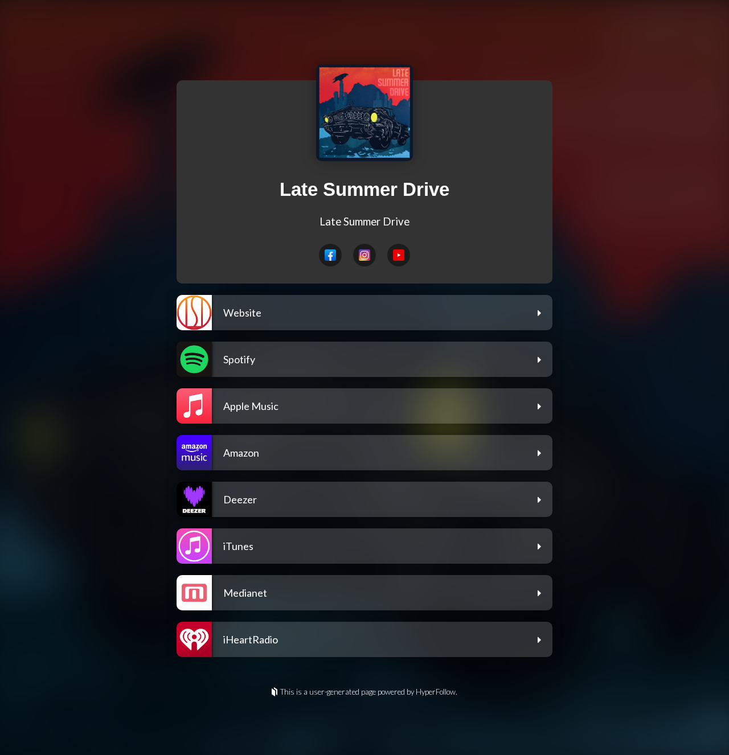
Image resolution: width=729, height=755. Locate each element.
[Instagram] (364, 255)
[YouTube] (398, 255)
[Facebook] (330, 255)
